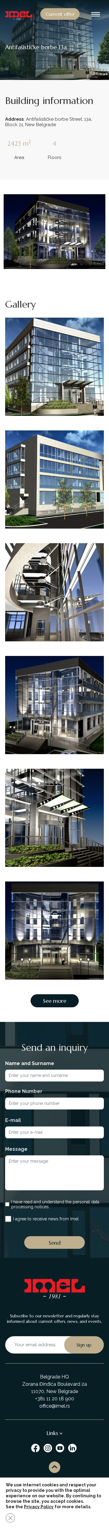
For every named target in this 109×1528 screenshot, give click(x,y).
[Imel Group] (36, 1447)
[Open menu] (96, 14)
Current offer (59, 14)
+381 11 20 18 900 (54, 1399)
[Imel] (18, 15)
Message (16, 1149)
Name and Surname (29, 1063)
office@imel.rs (54, 1406)
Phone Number (23, 1091)
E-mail (13, 1120)
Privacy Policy (39, 1506)
